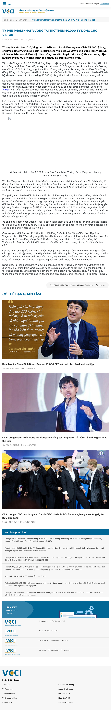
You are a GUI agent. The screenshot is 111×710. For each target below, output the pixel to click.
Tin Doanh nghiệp (9, 698)
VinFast (6, 89)
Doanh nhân (21, 20)
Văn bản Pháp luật (65, 702)
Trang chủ (7, 20)
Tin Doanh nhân (8, 693)
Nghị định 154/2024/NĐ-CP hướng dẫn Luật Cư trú (25, 576)
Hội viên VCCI (64, 693)
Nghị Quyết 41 (64, 698)
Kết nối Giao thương (66, 685)
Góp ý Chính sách (65, 689)
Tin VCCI (6, 685)
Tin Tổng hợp (7, 689)
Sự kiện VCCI (7, 702)
